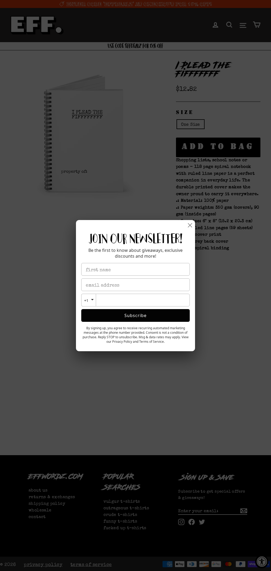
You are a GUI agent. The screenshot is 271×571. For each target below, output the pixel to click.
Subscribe (135, 315)
